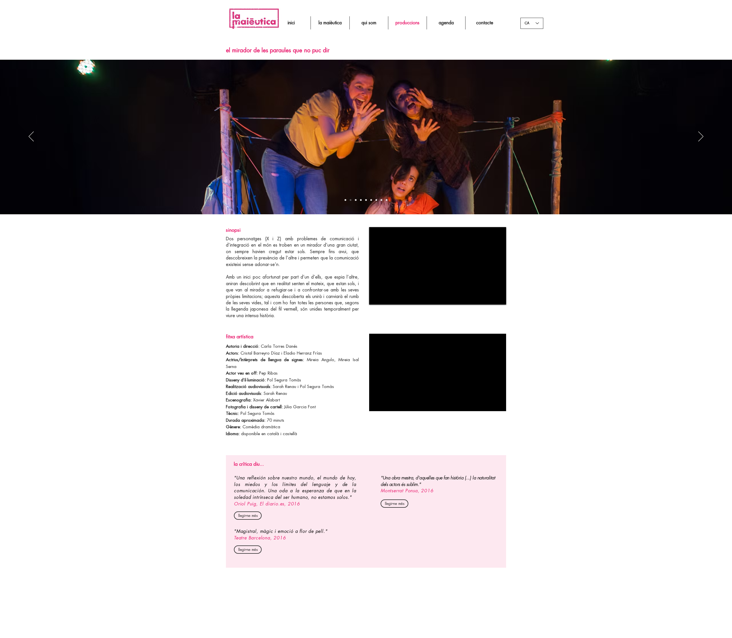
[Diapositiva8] (376, 200)
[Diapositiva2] (356, 200)
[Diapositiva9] (381, 200)
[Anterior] (31, 136)
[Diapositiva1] (350, 200)
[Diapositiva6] (371, 200)
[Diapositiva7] (366, 200)
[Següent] (700, 136)
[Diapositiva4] (361, 200)
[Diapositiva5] (345, 200)
